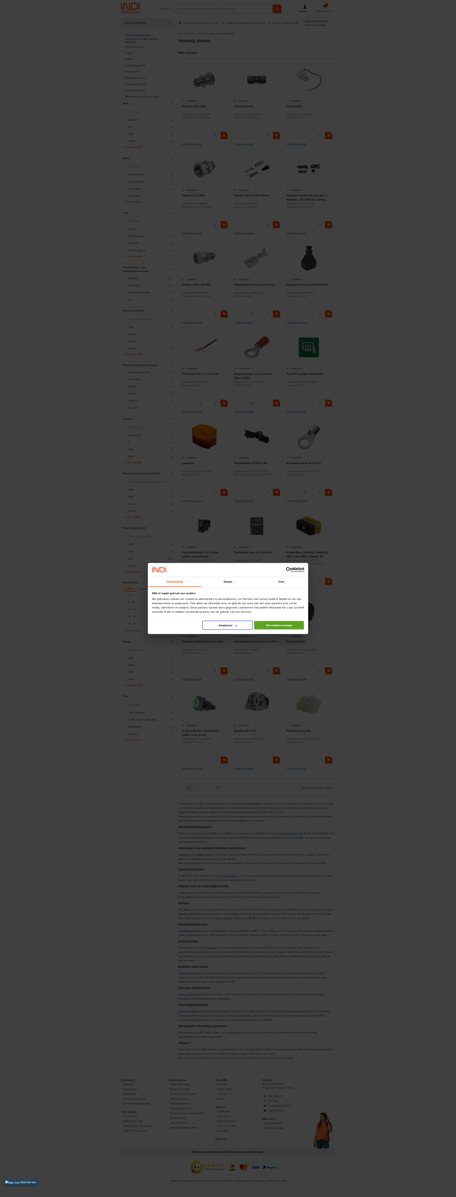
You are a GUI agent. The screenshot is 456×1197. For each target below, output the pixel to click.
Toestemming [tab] (174, 581)
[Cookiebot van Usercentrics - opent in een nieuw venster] (288, 570)
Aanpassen (225, 625)
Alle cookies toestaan (279, 625)
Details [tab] (228, 581)
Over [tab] (281, 581)
